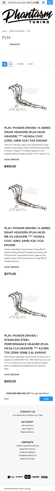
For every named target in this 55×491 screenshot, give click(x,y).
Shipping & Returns (27, 432)
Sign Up (30, 429)
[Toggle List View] (4, 64)
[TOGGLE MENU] (4, 2)
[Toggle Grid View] (10, 64)
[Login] (43, 3)
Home (4, 31)
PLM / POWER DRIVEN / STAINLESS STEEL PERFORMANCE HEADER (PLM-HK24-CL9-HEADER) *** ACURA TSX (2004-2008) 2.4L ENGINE (26, 344)
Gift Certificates (28, 425)
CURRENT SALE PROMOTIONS (27, 446)
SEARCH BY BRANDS (16, 31)
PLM (28, 31)
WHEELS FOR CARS (27, 459)
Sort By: (20, 64)
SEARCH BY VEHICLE (27, 449)
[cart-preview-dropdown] (49, 2)
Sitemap (28, 489)
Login (24, 429)
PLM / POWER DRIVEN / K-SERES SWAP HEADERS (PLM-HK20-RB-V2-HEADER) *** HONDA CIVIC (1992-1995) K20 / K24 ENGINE (27, 236)
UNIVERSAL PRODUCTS (28, 455)
